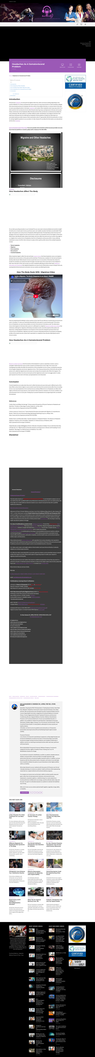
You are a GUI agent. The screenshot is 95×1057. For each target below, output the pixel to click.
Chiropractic (15, 61)
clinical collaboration (27, 540)
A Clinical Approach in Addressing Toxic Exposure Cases (40, 993)
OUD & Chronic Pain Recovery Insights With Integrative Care (41, 964)
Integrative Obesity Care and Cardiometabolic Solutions (40, 947)
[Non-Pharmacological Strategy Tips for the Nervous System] (32, 930)
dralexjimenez (15, 696)
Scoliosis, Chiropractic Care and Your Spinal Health (54, 900)
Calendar (56, 24)
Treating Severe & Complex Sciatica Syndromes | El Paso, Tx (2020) (61, 988)
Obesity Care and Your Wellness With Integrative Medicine (41, 1035)
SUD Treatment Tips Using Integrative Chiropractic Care (41, 979)
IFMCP (37, 573)
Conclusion (13, 90)
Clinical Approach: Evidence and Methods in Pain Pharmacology (40, 1010)
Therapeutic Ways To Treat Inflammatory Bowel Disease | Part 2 (61, 1040)
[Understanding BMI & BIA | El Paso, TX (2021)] (52, 1020)
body (10, 696)
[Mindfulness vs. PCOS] (52, 954)
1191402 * (32, 595)
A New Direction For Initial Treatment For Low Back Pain (17, 816)
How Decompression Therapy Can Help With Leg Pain (53, 816)
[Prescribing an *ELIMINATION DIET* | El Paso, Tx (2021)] (52, 1013)
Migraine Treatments (23, 61)
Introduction (13, 84)
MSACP (22, 573)
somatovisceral (33, 696)
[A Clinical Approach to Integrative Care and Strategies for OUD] (32, 971)
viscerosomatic (41, 696)
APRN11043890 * (36, 597)
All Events (42, 24)
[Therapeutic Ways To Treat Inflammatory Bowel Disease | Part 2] (52, 1040)
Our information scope (15, 531)
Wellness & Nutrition (37, 524)
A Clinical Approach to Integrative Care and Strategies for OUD (40, 971)
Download (11, 189)
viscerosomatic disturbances (28, 533)
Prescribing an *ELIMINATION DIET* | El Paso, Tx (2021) (61, 1013)
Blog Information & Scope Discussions (19, 507)
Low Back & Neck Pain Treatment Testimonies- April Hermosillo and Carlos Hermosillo (60, 939)
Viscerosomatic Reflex (28, 698)
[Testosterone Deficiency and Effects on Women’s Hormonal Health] (32, 939)
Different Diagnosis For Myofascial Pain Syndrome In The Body (17, 845)
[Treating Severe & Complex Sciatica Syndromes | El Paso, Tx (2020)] (52, 988)
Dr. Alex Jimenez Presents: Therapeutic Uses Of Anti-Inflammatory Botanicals (54, 845)
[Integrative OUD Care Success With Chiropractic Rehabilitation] (32, 955)
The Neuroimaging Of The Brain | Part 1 (60, 1034)
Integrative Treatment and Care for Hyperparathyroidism (41, 1027)
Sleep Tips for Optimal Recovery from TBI (34, 900)
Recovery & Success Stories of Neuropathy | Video (60, 930)
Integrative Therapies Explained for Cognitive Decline (41, 986)
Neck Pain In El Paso (37, 61)
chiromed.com (44, 518)
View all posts (24, 792)
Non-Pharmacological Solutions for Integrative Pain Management (40, 1002)
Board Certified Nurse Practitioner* (26, 602)
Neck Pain (31, 61)
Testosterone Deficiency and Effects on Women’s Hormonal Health (41, 939)
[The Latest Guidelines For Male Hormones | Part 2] (52, 1027)
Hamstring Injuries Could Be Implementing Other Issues (53, 873)
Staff (26, 24)
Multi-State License (23, 604)
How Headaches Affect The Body (18, 85)
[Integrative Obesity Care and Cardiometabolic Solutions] (32, 947)
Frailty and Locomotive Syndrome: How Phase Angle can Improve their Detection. (60, 971)
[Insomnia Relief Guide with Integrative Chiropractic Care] (32, 1018)
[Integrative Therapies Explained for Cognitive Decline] (32, 986)
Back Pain (34, 525)
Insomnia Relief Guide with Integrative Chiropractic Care (40, 1019)
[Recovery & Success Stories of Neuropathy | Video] (52, 930)
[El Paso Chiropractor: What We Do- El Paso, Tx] (52, 1006)
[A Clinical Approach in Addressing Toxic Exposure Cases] (32, 993)
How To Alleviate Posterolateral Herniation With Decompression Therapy (60, 1050)
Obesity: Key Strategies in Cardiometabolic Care (40, 1042)
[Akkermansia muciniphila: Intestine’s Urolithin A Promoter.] (52, 980)
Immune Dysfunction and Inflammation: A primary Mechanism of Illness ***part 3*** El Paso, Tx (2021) (61, 998)
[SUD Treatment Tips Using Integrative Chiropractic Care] (32, 979)
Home (10, 24)
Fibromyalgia (38, 527)
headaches (22, 696)
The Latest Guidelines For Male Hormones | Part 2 (61, 1027)
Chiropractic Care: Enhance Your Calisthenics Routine (17, 872)
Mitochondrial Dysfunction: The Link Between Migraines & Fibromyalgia (60, 960)
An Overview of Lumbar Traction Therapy (35, 815)
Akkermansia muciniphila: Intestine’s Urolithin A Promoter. (60, 980)
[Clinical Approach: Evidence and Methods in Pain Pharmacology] (32, 1010)
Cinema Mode (71, 67)
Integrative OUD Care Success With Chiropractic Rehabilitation (41, 956)
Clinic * (68, 24)
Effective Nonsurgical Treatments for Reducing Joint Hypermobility (35, 873)
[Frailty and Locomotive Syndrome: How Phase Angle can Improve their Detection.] (52, 969)
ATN (44, 573)
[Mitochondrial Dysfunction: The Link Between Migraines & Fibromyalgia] (52, 959)
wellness (37, 698)
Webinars (49, 24)
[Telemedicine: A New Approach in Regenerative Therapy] (32, 1050)
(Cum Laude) (41, 609)
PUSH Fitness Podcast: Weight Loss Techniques (60, 947)
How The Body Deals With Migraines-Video (20, 87)
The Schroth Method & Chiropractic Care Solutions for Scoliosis (36, 845)
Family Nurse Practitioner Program (38, 607)
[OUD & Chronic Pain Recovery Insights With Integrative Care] (32, 964)
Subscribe (79, 67)
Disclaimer (13, 95)
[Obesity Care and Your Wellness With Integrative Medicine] (32, 1035)
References (17, 93)
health (27, 696)
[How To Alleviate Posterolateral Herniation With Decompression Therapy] (52, 1048)
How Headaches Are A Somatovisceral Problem (21, 89)
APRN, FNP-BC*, (28, 573)
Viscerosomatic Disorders (52, 696)
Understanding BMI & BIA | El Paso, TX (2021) (61, 1020)
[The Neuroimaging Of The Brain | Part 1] (52, 1034)
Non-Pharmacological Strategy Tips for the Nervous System (41, 931)
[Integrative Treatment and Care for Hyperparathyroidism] (32, 1027)
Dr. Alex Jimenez (14, 573)
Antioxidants (49, 841)
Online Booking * (18, 24)
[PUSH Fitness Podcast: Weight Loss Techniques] (52, 947)
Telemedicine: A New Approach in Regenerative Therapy (41, 1051)
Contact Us (33, 24)
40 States (42, 604)
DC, (19, 573)
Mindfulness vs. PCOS (61, 952)
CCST (34, 573)
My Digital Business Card (36, 616)
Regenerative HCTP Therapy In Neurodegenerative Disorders (15, 902)
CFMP (40, 573)
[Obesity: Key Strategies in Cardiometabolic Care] (32, 1042)
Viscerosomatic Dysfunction (15, 698)
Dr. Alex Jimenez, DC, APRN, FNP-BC (24, 563)
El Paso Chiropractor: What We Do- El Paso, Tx (61, 1006)
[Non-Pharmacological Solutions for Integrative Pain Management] (32, 1000)
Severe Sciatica (13, 527)
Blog (63, 24)
